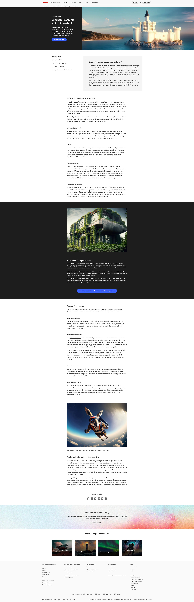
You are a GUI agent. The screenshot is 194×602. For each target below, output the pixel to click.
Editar (80, 2)
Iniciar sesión (147, 2)
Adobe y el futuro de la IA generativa (62, 70)
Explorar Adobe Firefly (59, 39)
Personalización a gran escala (69, 566)
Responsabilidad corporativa (135, 577)
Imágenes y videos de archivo (47, 582)
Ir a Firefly (135, 2)
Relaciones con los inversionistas (136, 579)
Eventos (131, 573)
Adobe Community (111, 571)
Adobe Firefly (65, 2)
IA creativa (44, 568)
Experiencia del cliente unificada (70, 571)
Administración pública (90, 571)
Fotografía (44, 570)
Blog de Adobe (133, 589)
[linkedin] (67, 599)
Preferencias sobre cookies (126, 599)
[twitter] (64, 599)
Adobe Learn (110, 573)
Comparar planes (94, 2)
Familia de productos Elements (48, 580)
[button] (140, 2)
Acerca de (132, 569)
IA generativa (71, 263)
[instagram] (61, 599)
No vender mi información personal (138, 599)
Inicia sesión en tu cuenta (135, 566)
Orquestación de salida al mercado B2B (71, 575)
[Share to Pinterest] (99, 498)
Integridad (132, 585)
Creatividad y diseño (54, 2)
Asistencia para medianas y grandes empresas (117, 575)
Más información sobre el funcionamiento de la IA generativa (97, 291)
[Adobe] (45, 2)
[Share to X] (92, 498)
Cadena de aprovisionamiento (136, 581)
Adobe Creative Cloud (51, 6)
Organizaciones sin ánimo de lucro (92, 569)
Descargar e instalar (112, 569)
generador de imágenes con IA (109, 461)
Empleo (131, 571)
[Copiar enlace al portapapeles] (106, 498)
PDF (43, 576)
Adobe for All (132, 587)
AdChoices (150, 599)
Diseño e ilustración (46, 572)
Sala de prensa (133, 575)
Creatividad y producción (69, 573)
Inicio (44, 6)
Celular (86, 2)
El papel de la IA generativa (59, 63)
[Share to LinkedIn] (95, 498)
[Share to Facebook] (88, 498)
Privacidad (110, 599)
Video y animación (45, 574)
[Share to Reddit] (102, 498)
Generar (73, 2)
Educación (88, 566)
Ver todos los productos (46, 584)
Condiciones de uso (116, 599)
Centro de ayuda (111, 566)
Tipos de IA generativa (58, 66)
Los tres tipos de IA (57, 60)
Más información (97, 522)
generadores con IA (75, 338)
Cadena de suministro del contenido (71, 569)
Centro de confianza (134, 583)
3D (42, 578)
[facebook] (59, 599)
